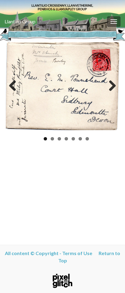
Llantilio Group (20, 21)
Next (110, 86)
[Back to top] (111, 279)
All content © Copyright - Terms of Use (50, 253)
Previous (15, 86)
